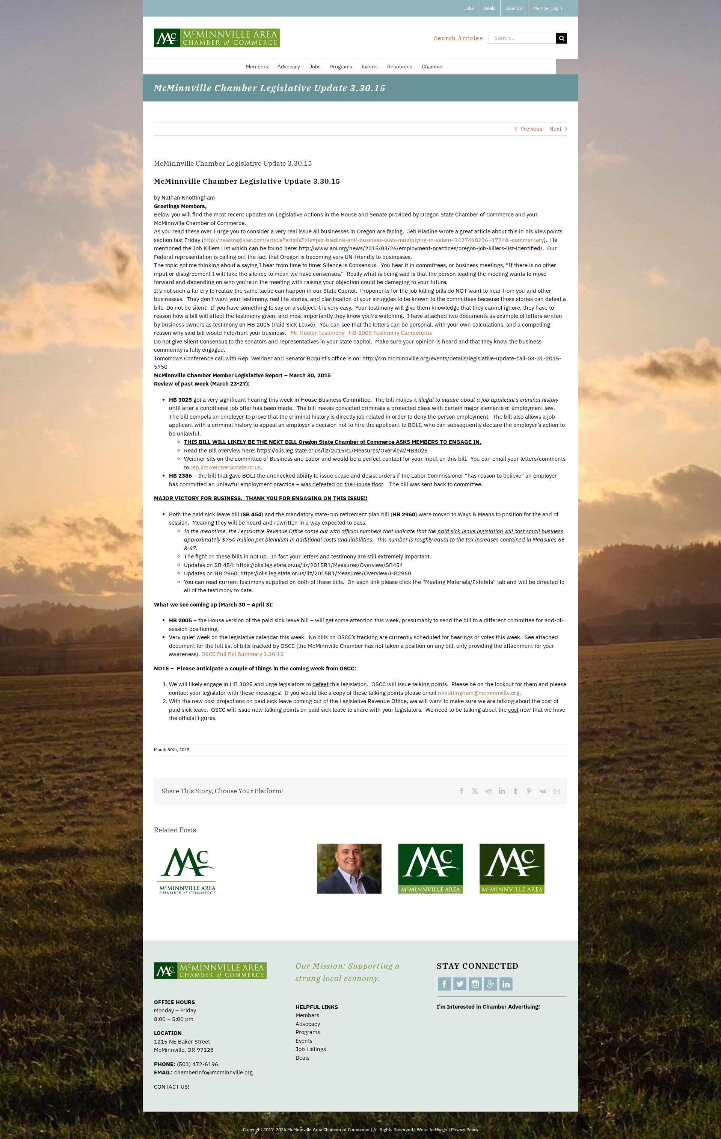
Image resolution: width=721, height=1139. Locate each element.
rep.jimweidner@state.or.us (225, 467)
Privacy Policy (464, 1129)
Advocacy (308, 1023)
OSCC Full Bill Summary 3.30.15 (242, 654)
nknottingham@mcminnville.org (478, 692)
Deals (302, 1057)
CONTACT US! (171, 1086)
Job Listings (311, 1049)
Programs (308, 1032)
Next (555, 128)
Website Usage (432, 1129)
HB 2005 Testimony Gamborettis (390, 332)
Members (307, 1015)
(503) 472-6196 (197, 1064)
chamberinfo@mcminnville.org (213, 1072)
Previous (531, 128)
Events (304, 1040)
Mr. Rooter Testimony (317, 332)
